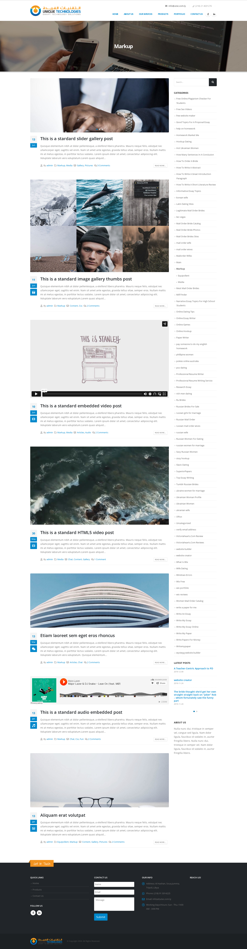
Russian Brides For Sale (187, 406)
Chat (70, 559)
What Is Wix (182, 562)
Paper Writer (182, 337)
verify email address (186, 529)
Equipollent (63, 841)
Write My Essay (183, 620)
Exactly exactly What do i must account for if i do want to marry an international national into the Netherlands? (194, 673)
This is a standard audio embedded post (81, 712)
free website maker (185, 115)
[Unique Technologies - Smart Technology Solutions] (55, 10)
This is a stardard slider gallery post (76, 138)
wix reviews (182, 594)
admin (50, 165)
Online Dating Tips (185, 311)
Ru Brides (181, 399)
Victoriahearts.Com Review (189, 536)
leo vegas (181, 216)
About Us (128, 14)
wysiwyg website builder (188, 652)
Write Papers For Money (188, 639)
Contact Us (197, 14)
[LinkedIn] (214, 14)
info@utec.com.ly (177, 6)
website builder (184, 549)
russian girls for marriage (188, 412)
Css (80, 305)
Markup (61, 165)
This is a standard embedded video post (81, 406)
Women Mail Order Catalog (189, 600)
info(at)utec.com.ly (162, 899)
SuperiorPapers (184, 471)
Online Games (183, 324)
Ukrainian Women (185, 503)
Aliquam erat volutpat (62, 815)
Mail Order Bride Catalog (188, 223)
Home (115, 14)
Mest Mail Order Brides (187, 288)
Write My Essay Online (187, 626)
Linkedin (39, 912)
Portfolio (179, 14)
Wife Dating (182, 568)
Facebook (33, 912)
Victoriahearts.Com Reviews (190, 542)
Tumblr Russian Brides (187, 484)
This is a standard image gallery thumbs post (86, 279)
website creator (184, 555)
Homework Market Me (187, 135)
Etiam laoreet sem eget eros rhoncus (77, 635)
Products (163, 14)
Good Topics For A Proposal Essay (193, 122)
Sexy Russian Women (187, 451)
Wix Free (180, 581)
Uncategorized (183, 523)
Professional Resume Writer (190, 374)
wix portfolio (182, 587)
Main (178, 262)
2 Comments (93, 305)
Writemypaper (183, 646)
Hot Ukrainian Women (187, 148)
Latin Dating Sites (185, 203)
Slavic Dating (182, 464)
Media (69, 165)
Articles (80, 432)
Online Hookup (184, 331)
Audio (88, 432)
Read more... (160, 165)
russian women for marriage (190, 445)
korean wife (182, 197)
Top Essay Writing (185, 477)
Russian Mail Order (185, 419)
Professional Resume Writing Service (194, 380)
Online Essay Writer (186, 318)
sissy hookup (182, 458)
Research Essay (183, 387)
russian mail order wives (188, 425)
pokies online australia (187, 361)
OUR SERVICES (145, 14)
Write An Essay (183, 613)
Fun (82, 739)
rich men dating (184, 393)
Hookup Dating (184, 141)
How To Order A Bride (187, 161)
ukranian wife (183, 510)
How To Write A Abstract (188, 167)
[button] (97, 129)
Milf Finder (181, 294)
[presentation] (33, 105)
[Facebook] (208, 14)
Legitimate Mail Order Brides (190, 210)
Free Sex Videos (184, 109)
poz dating (181, 367)
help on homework (185, 128)
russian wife (182, 432)
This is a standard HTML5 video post (77, 532)
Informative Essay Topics (188, 190)
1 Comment (100, 559)
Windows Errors (184, 574)
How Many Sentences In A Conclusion (195, 154)
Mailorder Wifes (184, 255)
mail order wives (184, 249)
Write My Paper (184, 633)
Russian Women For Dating (189, 438)
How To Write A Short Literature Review (196, 184)
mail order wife (183, 242)
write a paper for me (186, 607)
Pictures (89, 165)
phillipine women (184, 354)
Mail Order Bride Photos (188, 229)
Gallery (80, 165)
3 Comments (103, 165)
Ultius (179, 516)
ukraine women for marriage (190, 490)
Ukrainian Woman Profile (188, 497)
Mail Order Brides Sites (187, 236)
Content (74, 305)
